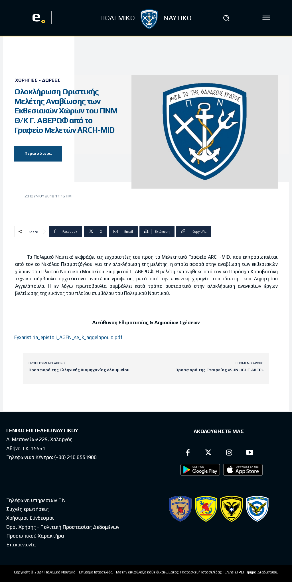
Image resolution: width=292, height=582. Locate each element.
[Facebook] (188, 453)
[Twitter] (209, 453)
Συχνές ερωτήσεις (27, 509)
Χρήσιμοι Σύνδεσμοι (30, 518)
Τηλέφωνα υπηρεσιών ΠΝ (36, 500)
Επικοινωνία (21, 545)
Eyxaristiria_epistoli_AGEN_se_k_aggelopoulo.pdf (68, 337)
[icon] (266, 18)
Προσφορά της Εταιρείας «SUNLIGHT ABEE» (219, 369)
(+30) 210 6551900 (75, 457)
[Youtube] (250, 453)
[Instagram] (229, 453)
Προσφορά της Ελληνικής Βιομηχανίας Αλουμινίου (79, 369)
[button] (226, 17)
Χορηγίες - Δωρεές (37, 80)
